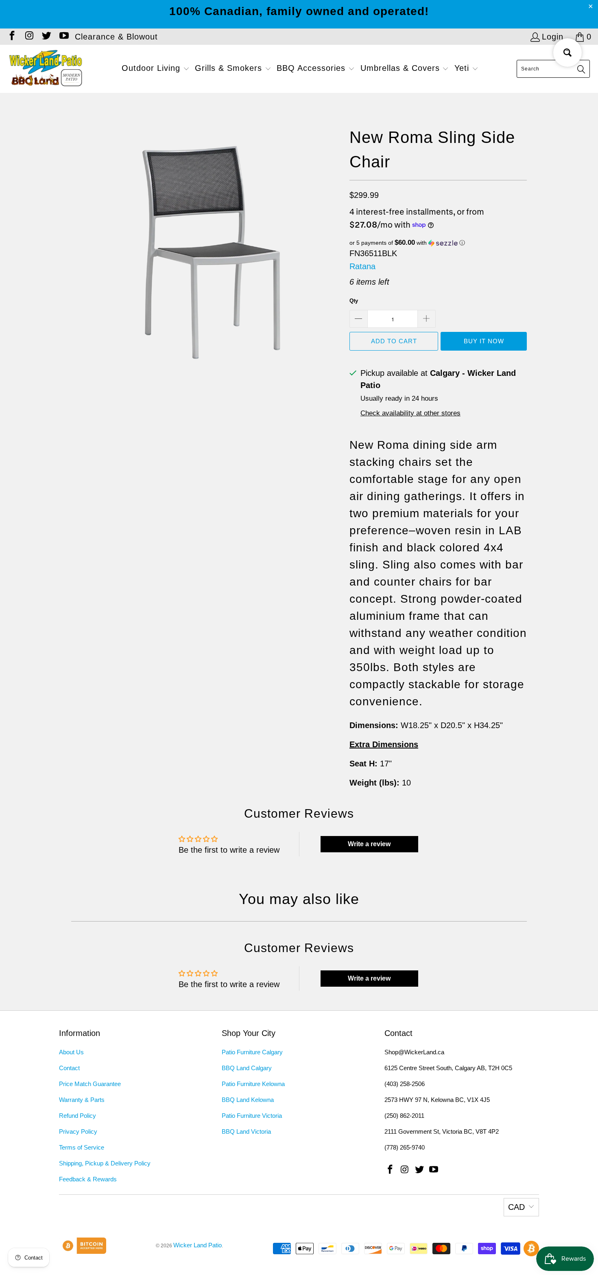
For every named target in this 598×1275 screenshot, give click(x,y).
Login (552, 36)
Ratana (362, 266)
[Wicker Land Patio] (45, 69)
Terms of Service (81, 1147)
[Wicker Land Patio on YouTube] (63, 36)
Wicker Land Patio (197, 1245)
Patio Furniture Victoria (252, 1115)
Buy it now (484, 341)
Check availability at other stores (410, 413)
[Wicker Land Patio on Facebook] (11, 36)
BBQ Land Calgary (247, 1067)
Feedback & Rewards (88, 1179)
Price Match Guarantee (90, 1083)
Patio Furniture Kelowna (253, 1083)
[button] (156, 69)
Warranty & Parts (82, 1099)
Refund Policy (77, 1115)
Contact (69, 1067)
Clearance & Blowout (116, 36)
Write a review (369, 843)
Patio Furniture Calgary (252, 1052)
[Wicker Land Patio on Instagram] (28, 36)
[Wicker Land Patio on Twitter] (46, 36)
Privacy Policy (78, 1131)
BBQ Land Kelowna (248, 1099)
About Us (71, 1052)
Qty (353, 301)
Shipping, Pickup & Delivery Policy (105, 1163)
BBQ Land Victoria (246, 1131)
